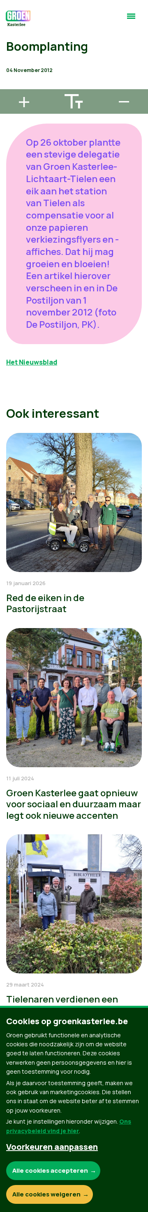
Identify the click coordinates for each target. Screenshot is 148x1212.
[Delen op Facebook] (12, 38)
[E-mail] (12, 85)
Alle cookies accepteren (50, 1170)
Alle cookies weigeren (46, 1194)
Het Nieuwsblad (31, 362)
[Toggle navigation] (131, 19)
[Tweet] (12, 62)
